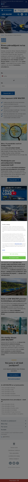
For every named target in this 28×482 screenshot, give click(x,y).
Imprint (3, 249)
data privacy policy (18, 243)
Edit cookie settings (14, 254)
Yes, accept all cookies (14, 257)
